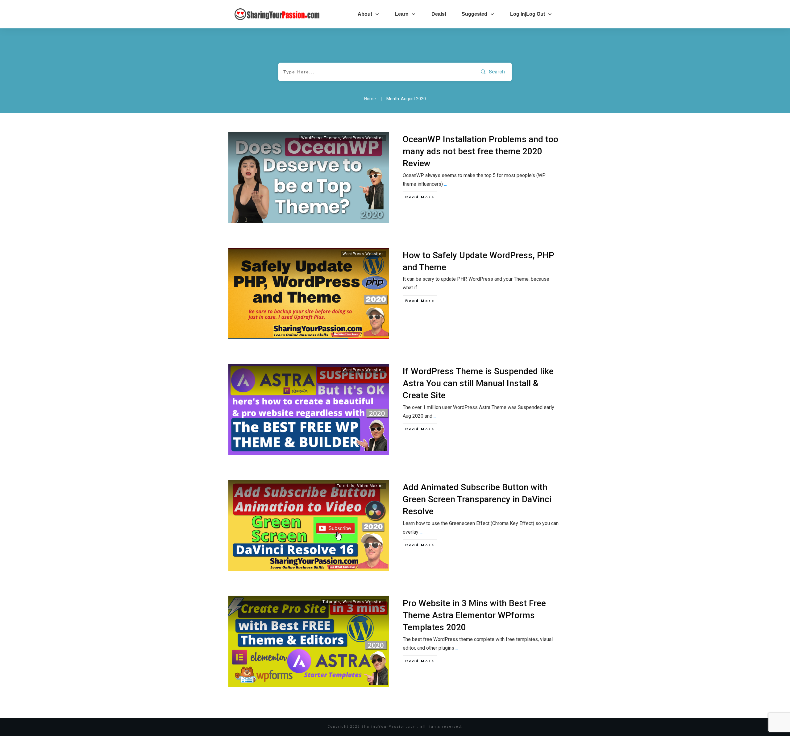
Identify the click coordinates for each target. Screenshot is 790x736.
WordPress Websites (363, 138)
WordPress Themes (320, 138)
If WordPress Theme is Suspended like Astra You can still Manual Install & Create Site (478, 383)
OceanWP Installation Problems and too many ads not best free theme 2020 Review (480, 151)
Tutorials (346, 486)
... (445, 184)
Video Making (370, 486)
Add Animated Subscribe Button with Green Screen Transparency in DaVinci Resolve (477, 499)
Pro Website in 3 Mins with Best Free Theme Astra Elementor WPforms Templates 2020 (474, 615)
